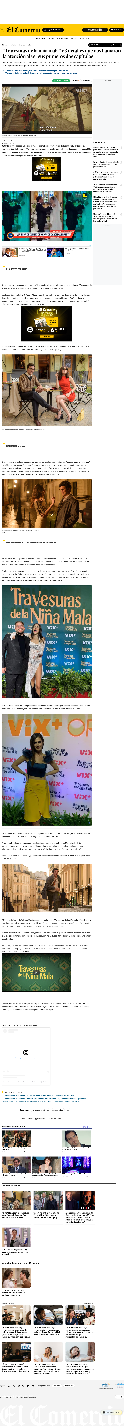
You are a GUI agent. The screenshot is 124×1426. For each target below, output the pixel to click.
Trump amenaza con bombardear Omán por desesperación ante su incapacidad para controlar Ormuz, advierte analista (105, 188)
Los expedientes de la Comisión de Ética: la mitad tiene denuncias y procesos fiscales (106, 164)
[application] (47, 109)
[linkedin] (28, 1379)
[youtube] (23, 1379)
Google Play (69, 1379)
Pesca (58, 38)
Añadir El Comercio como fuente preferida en (105, 45)
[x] (14, 1379)
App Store (57, 1379)
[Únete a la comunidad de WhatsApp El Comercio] (61, 80)
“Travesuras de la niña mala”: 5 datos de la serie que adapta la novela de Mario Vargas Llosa (41, 73)
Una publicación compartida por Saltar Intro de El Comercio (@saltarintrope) (26, 1079)
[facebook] (9, 1379)
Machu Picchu (85, 38)
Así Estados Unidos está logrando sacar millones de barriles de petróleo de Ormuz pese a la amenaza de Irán (105, 175)
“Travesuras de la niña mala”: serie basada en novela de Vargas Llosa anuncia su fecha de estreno (41, 1099)
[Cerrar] (89, 120)
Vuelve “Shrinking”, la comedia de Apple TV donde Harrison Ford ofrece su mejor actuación (15, 1208)
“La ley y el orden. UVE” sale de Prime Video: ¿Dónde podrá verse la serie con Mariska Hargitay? (47, 1208)
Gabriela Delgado (9, 141)
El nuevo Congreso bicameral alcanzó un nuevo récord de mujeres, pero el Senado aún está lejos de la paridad (105, 217)
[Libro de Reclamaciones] (119, 1379)
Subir (118, 1390)
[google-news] (33, 1379)
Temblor (51, 38)
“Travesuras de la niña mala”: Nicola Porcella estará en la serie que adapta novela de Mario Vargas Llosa (44, 1095)
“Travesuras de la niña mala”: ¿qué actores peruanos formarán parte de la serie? (36, 71)
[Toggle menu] (2, 30)
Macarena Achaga (57, 1107)
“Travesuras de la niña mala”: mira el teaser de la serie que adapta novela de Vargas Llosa (38, 1092)
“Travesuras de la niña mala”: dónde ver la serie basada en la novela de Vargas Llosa (14, 1286)
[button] (46, 109)
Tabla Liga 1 (74, 38)
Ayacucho (64, 38)
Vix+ (68, 1107)
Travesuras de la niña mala (40, 1107)
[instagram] (18, 1379)
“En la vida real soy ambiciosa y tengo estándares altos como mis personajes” (15, 1245)
